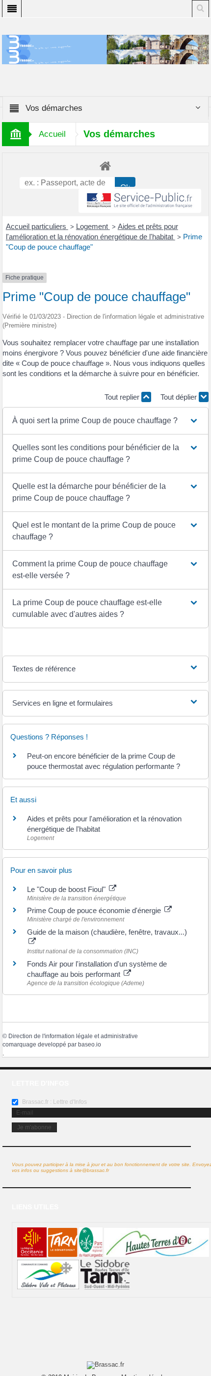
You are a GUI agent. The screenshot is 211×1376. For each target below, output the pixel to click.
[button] (105, 421)
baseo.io (89, 1044)
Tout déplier (179, 397)
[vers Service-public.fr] (140, 201)
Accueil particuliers (37, 226)
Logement (93, 226)
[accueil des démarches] (105, 165)
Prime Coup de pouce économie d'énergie (95, 910)
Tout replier (123, 397)
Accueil (52, 134)
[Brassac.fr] (105, 56)
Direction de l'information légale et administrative (73, 1036)
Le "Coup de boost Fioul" (67, 889)
